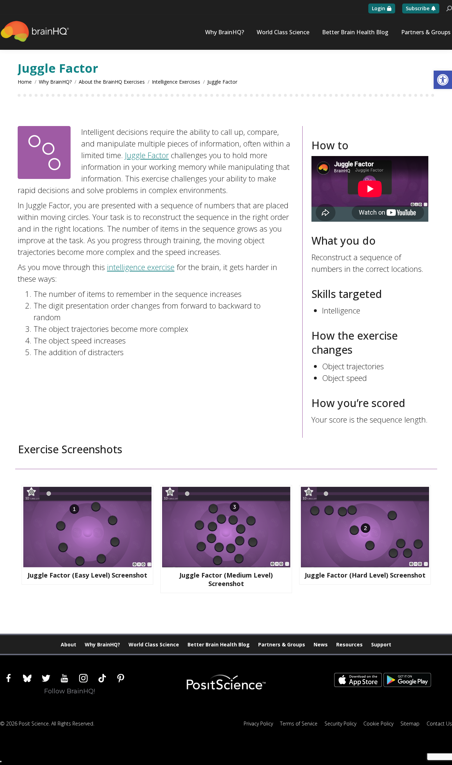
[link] (443, 80)
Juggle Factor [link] (147, 155)
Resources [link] (349, 644)
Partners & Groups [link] (281, 644)
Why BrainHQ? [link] (102, 644)
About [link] (68, 644)
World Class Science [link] (154, 644)
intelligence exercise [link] (140, 267)
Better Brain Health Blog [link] (219, 644)
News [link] (321, 644)
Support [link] (381, 644)
